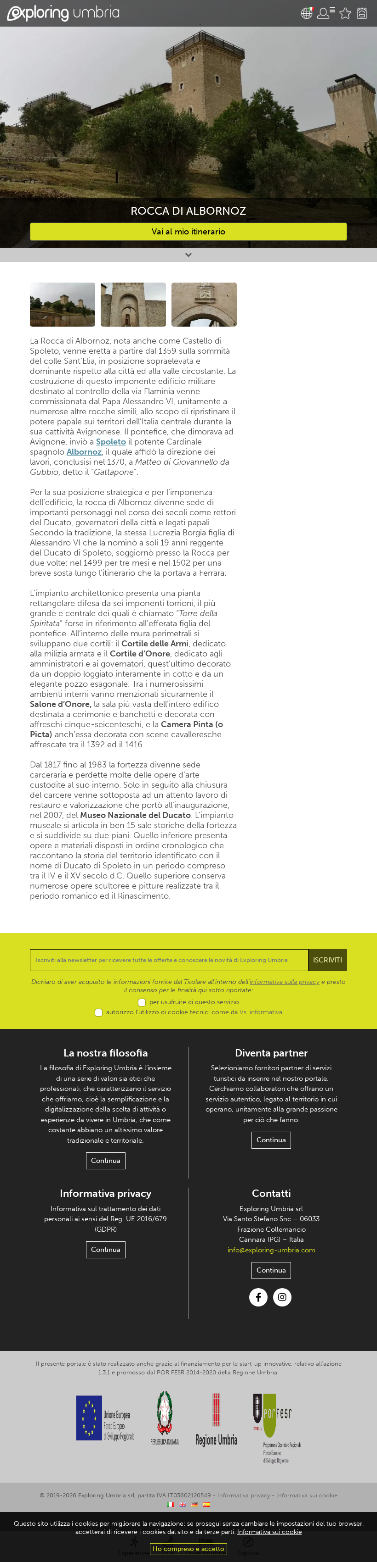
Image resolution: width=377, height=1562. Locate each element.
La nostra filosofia (105, 1053)
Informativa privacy (105, 1193)
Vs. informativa (261, 1012)
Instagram (282, 1297)
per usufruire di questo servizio (194, 1002)
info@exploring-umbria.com (271, 1250)
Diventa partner (271, 1053)
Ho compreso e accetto (188, 1549)
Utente (326, 13)
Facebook (258, 1297)
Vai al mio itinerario (188, 232)
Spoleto (111, 442)
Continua (105, 1160)
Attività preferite (345, 13)
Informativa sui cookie (306, 1495)
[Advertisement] (299, 342)
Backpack (361, 13)
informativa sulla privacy (285, 982)
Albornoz (84, 452)
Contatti (271, 1193)
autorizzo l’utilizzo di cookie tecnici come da (194, 1012)
